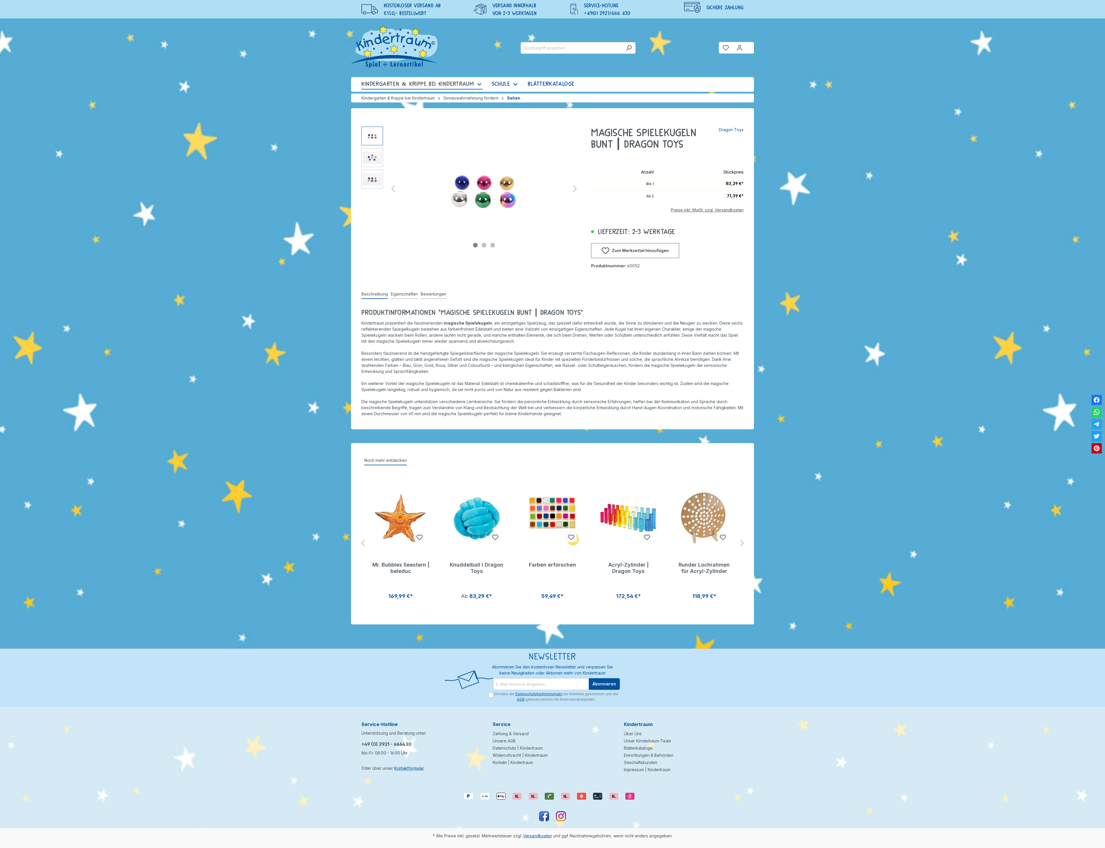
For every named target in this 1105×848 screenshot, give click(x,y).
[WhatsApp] (1096, 412)
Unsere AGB (504, 740)
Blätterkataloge (638, 748)
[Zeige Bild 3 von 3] (492, 245)
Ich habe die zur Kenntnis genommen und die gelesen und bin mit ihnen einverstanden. (556, 696)
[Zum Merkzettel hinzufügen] (419, 537)
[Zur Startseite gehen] (394, 46)
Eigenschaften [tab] (404, 293)
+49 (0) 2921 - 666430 (386, 744)
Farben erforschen (552, 565)
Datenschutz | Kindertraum (518, 748)
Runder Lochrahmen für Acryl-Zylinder (704, 568)
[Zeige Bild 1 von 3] (475, 245)
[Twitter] (1096, 436)
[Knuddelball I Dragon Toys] (477, 518)
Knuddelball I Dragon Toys (476, 568)
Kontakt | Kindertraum (513, 762)
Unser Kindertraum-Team (647, 740)
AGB (521, 699)
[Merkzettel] (726, 48)
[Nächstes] (575, 188)
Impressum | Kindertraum (647, 769)
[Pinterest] (1096, 448)
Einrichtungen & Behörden (648, 755)
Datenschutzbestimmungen (538, 694)
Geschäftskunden (640, 762)
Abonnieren (604, 683)
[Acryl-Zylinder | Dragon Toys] (628, 518)
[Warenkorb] (750, 45)
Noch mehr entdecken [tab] (385, 460)
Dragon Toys (731, 129)
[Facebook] (1096, 400)
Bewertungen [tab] (433, 293)
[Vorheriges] (393, 188)
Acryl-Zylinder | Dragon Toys (628, 568)
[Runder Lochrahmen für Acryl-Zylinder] (704, 518)
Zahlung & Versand (511, 733)
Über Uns (633, 733)
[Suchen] (629, 48)
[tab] (374, 294)
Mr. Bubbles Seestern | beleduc (400, 568)
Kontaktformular (409, 768)
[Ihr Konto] (739, 48)
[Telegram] (1096, 424)
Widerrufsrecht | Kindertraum (520, 755)
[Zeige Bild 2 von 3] (484, 245)
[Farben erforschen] (552, 518)
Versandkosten (537, 835)
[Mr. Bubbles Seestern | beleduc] (401, 518)
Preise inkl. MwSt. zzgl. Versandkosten (707, 209)
